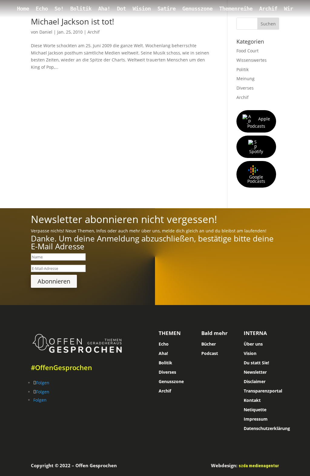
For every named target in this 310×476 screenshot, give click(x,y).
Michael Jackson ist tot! (72, 21)
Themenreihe (235, 9)
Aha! (104, 9)
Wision (142, 9)
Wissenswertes (251, 60)
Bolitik (80, 9)
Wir (288, 9)
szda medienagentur (259, 465)
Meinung (245, 78)
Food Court (247, 51)
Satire (166, 9)
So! (59, 9)
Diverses (245, 88)
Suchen (268, 24)
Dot (121, 9)
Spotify (256, 151)
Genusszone (197, 9)
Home (23, 9)
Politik (242, 69)
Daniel (45, 32)
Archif (268, 9)
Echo (42, 9)
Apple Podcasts (258, 122)
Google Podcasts (256, 179)
